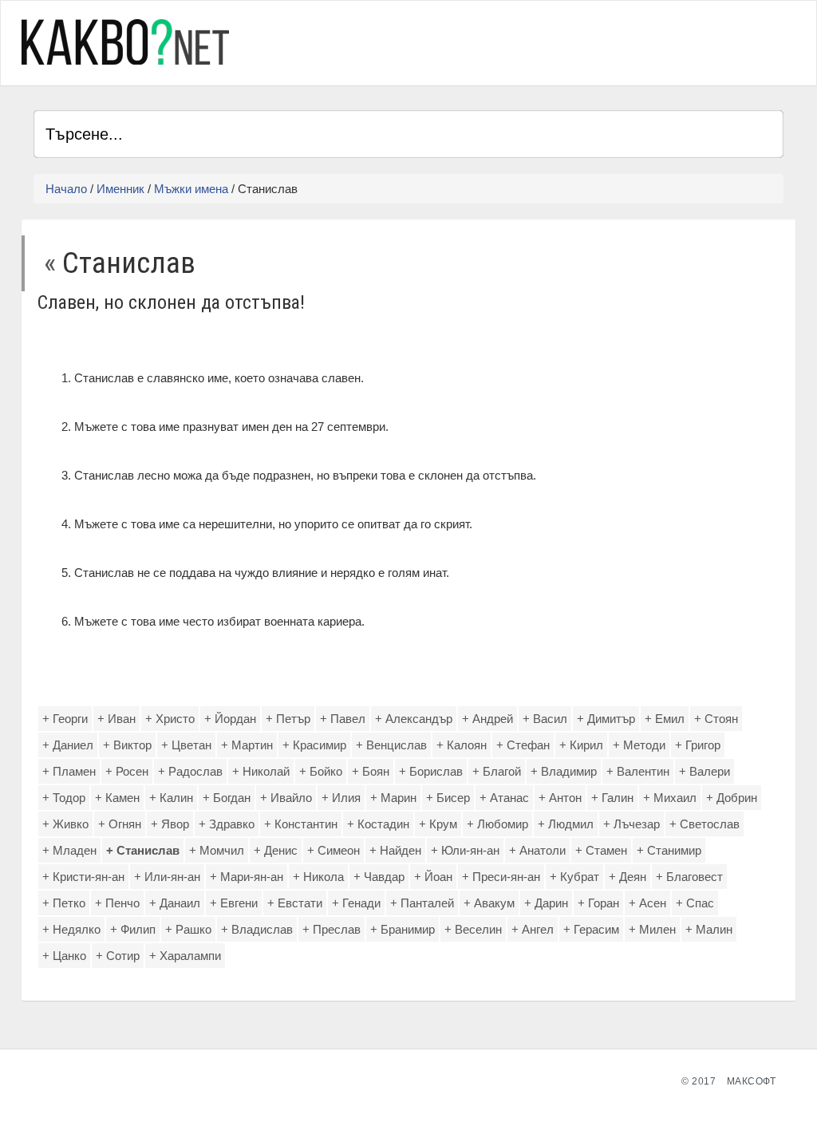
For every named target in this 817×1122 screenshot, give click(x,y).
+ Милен (652, 929)
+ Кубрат (574, 876)
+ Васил (545, 718)
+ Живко (65, 824)
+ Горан (598, 903)
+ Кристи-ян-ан (83, 876)
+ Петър (288, 718)
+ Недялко (71, 929)
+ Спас (695, 903)
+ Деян (627, 876)
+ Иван (116, 718)
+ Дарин (546, 903)
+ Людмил (566, 824)
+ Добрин (731, 797)
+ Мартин (247, 745)
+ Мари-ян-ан (246, 876)
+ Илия (341, 797)
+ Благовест (689, 876)
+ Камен (117, 797)
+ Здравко (227, 824)
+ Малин (708, 929)
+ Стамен (601, 850)
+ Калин (171, 797)
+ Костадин (378, 824)
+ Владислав (257, 929)
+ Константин (300, 824)
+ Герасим (591, 929)
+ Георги (65, 718)
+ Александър (413, 718)
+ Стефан (523, 745)
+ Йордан (230, 718)
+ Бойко (320, 771)
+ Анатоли (537, 850)
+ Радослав (190, 771)
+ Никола (318, 876)
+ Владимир (564, 771)
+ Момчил (216, 850)
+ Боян (370, 771)
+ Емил (665, 718)
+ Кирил (581, 745)
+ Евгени (234, 903)
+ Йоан (433, 876)
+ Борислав (431, 771)
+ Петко (63, 903)
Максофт (751, 1081)
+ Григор (697, 745)
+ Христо (170, 718)
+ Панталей (422, 903)
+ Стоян (716, 718)
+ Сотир (118, 955)
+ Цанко (64, 955)
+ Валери (704, 771)
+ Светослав (704, 824)
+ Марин (393, 797)
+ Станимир (669, 850)
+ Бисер (448, 797)
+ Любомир (497, 824)
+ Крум (438, 824)
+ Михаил (670, 797)
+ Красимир (314, 745)
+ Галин (612, 797)
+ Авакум (489, 903)
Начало (66, 189)
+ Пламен (69, 771)
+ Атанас (504, 797)
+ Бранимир (402, 929)
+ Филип (133, 929)
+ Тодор (63, 797)
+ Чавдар (379, 876)
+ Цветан (186, 745)
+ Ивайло (286, 797)
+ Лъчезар (631, 824)
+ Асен (647, 903)
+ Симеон (333, 850)
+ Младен (69, 850)
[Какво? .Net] (125, 42)
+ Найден (395, 850)
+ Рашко (188, 929)
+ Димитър (606, 718)
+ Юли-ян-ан (465, 850)
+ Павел (342, 718)
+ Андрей (487, 718)
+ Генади (356, 903)
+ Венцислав (391, 745)
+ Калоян (461, 745)
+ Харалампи (185, 955)
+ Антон (560, 797)
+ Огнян (119, 824)
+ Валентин (637, 771)
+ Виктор (127, 745)
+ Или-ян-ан (167, 876)
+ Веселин (473, 929)
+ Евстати (294, 903)
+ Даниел (67, 745)
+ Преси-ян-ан (501, 876)
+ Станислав (143, 850)
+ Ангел (532, 929)
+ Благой (496, 771)
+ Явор (170, 824)
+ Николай (261, 771)
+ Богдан (227, 797)
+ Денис (276, 850)
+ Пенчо (117, 903)
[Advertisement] (596, 41)
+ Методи (639, 745)
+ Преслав (331, 929)
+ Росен (126, 771)
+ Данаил (174, 903)
